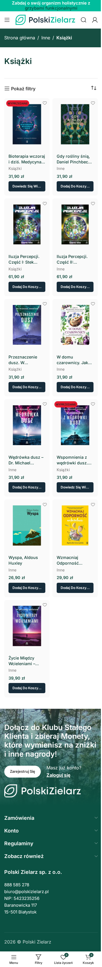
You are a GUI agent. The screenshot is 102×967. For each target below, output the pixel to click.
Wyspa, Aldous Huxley (23, 560)
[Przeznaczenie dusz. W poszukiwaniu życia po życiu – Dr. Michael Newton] (27, 325)
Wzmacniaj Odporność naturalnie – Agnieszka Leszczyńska (69, 560)
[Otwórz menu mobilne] (7, 19)
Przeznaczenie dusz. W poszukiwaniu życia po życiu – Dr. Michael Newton (24, 360)
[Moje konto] (95, 19)
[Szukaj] (83, 19)
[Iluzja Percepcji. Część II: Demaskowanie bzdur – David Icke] (75, 224)
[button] (75, 186)
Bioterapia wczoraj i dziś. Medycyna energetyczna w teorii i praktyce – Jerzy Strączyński (26, 159)
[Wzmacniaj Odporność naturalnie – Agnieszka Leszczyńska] (75, 525)
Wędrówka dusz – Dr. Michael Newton (25, 460)
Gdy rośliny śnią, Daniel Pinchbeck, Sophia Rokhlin (74, 159)
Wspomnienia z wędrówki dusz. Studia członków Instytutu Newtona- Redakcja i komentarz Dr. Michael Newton (73, 460)
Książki (15, 168)
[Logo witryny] (45, 19)
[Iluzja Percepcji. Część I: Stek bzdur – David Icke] (27, 224)
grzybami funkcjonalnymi (51, 8)
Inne (45, 37)
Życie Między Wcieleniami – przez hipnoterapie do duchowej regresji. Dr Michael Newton (26, 661)
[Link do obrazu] (42, 790)
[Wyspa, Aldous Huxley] (27, 525)
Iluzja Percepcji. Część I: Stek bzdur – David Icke (26, 259)
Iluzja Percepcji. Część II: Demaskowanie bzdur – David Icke (75, 259)
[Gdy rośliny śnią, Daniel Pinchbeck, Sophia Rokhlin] (75, 124)
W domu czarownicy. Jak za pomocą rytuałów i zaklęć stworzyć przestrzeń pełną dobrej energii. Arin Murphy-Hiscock (73, 360)
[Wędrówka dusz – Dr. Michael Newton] (27, 425)
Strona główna (19, 37)
